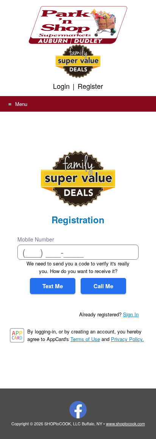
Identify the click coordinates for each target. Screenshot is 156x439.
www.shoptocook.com (125, 423)
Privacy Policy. (127, 339)
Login (61, 86)
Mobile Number (35, 239)
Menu (21, 103)
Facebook (78, 409)
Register (90, 86)
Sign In (131, 314)
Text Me (52, 286)
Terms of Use (85, 339)
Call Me (103, 286)
